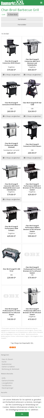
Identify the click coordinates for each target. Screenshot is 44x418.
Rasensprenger (7, 388)
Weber (19, 29)
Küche (4, 362)
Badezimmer (7, 364)
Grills (4, 378)
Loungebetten (7, 383)
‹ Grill (3, 14)
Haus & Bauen (7, 359)
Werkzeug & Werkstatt (10, 369)
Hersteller (22, 24)
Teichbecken (7, 385)
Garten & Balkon (8, 367)
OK (22, 414)
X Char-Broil (12, 14)
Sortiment (22, 19)
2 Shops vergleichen (12, 75)
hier (39, 407)
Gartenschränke (8, 380)
